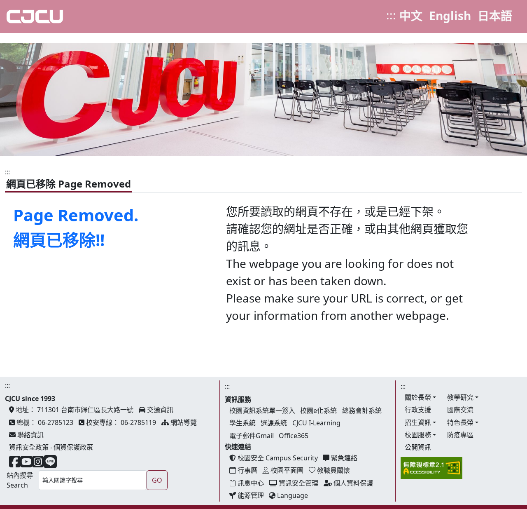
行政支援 (418, 409)
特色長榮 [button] (460, 422)
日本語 (495, 15)
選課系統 (274, 422)
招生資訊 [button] (418, 422)
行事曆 (246, 470)
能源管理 (250, 495)
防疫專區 (460, 434)
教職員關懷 (332, 470)
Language (291, 495)
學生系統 (242, 422)
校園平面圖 (286, 470)
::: (391, 15)
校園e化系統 (318, 410)
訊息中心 (250, 483)
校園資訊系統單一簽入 (262, 410)
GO (157, 480)
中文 (410, 15)
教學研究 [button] (460, 397)
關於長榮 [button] (418, 397)
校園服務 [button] (418, 434)
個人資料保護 (352, 483)
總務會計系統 (362, 410)
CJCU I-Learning (316, 422)
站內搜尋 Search (20, 480)
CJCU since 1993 (30, 398)
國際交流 (460, 409)
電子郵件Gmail (251, 435)
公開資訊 (418, 447)
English (450, 15)
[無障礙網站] (431, 467)
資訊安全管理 (297, 483)
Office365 (293, 435)
